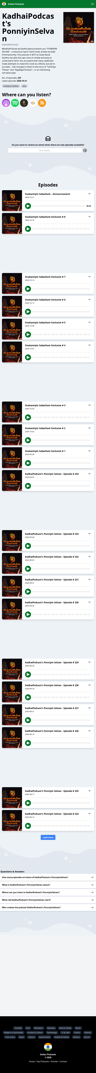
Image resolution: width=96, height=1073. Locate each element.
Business (51, 1028)
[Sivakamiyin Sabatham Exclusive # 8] (12, 223)
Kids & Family (65, 1028)
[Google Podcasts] (33, 102)
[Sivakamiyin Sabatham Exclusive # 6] (12, 306)
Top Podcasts (42, 1061)
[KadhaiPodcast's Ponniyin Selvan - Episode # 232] (12, 563)
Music (78, 1028)
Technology (52, 1032)
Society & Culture (11, 86)
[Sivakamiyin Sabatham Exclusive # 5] (12, 329)
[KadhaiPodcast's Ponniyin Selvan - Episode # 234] (12, 480)
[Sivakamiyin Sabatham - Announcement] (12, 200)
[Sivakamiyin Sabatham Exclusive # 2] (12, 434)
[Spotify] (15, 102)
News (21, 1037)
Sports (87, 1037)
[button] (92, 4)
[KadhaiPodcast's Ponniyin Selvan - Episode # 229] (12, 669)
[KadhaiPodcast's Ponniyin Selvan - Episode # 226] (12, 737)
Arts (24, 86)
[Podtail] (24, 102)
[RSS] (42, 102)
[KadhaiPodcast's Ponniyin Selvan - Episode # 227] (12, 714)
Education (38, 1028)
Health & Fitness (61, 1037)
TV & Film (65, 1032)
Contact (63, 1061)
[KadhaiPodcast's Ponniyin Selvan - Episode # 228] (12, 691)
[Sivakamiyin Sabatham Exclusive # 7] (12, 283)
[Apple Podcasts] (6, 102)
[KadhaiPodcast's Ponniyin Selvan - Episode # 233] (12, 540)
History (87, 1032)
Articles (54, 1061)
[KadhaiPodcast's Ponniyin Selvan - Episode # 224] (12, 820)
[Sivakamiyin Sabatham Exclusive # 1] (12, 457)
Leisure (31, 1037)
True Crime (10, 1037)
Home (32, 1061)
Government (44, 1037)
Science (76, 1037)
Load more (48, 837)
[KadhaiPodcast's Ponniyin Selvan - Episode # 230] (12, 609)
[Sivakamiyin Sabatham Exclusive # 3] (12, 412)
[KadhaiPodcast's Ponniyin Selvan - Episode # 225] (12, 797)
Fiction (77, 1032)
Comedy (18, 1028)
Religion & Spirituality (13, 1032)
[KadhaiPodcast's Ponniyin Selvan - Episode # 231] (12, 586)
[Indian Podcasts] (48, 1047)
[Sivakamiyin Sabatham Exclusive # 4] (12, 352)
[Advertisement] (48, 253)
